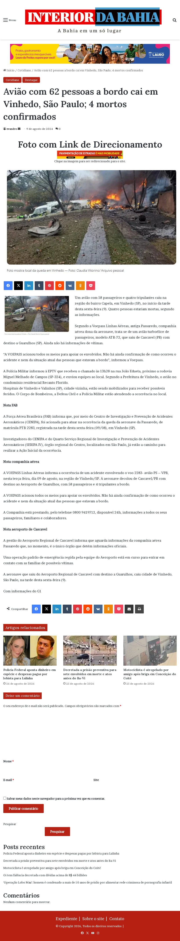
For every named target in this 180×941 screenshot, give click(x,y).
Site (96, 780)
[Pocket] (90, 285)
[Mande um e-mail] (19, 128)
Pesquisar (9, 824)
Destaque (31, 80)
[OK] (80, 285)
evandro (12, 128)
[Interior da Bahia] (94, 19)
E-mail (8, 780)
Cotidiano (24, 70)
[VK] (70, 285)
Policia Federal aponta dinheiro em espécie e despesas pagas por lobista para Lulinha (29, 674)
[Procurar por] (174, 21)
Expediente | (69, 918)
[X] (18, 285)
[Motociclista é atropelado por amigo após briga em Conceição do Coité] (150, 651)
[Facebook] (8, 285)
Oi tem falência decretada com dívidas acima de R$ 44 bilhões (45, 875)
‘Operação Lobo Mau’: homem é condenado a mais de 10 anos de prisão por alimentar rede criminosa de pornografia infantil (87, 882)
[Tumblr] (39, 285)
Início (10, 70)
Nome (8, 761)
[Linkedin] (28, 285)
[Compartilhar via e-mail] (129, 609)
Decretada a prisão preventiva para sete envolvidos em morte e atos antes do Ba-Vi (89, 674)
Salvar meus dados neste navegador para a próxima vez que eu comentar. (56, 798)
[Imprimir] (139, 609)
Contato (116, 918)
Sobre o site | (95, 918)
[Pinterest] (49, 285)
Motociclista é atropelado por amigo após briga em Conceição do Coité (149, 674)
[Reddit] (59, 285)
